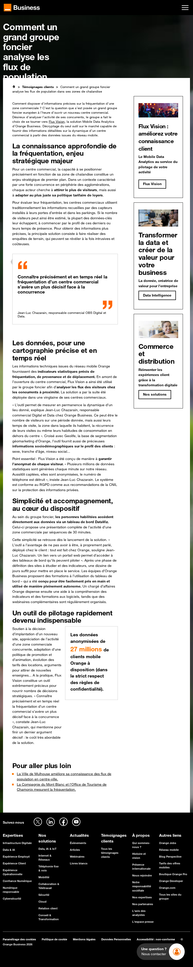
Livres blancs (78, 863)
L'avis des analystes (139, 913)
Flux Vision (57, 121)
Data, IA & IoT (47, 849)
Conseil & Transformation (48, 917)
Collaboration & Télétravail (48, 886)
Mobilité (43, 877)
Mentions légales (84, 939)
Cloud (42, 901)
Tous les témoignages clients (109, 853)
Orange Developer (171, 881)
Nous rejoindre (142, 875)
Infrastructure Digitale (17, 843)
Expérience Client (14, 863)
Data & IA (9, 850)
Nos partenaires (142, 904)
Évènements (78, 843)
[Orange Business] (22, 7)
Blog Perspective (170, 856)
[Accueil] (14, 86)
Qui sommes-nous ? (141, 845)
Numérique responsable (11, 890)
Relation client (48, 908)
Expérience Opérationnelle (12, 872)
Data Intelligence (157, 295)
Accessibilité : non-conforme (156, 939)
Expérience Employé (16, 856)
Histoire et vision (139, 856)
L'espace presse (143, 921)
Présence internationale (141, 866)
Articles (75, 850)
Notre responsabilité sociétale (141, 886)
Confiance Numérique (17, 881)
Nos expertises (142, 897)
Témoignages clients (38, 87)
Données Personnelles (116, 939)
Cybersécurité (12, 898)
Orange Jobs (167, 843)
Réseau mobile (169, 850)
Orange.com (167, 888)
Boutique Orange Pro (173, 874)
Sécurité (43, 895)
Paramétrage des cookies (19, 939)
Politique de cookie (54, 939)
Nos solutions (155, 394)
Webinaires (77, 856)
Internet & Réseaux (45, 857)
